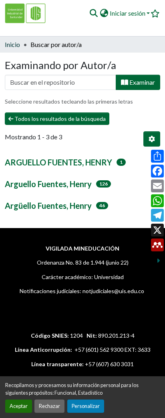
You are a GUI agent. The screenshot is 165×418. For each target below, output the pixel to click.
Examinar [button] (141, 82)
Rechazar (49, 406)
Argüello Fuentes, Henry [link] (48, 205)
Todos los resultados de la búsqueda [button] (59, 118)
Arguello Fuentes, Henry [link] (48, 184)
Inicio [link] (12, 44)
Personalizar (86, 406)
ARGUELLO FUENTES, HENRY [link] (58, 162)
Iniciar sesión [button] (128, 13)
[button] (94, 13)
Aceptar (19, 406)
